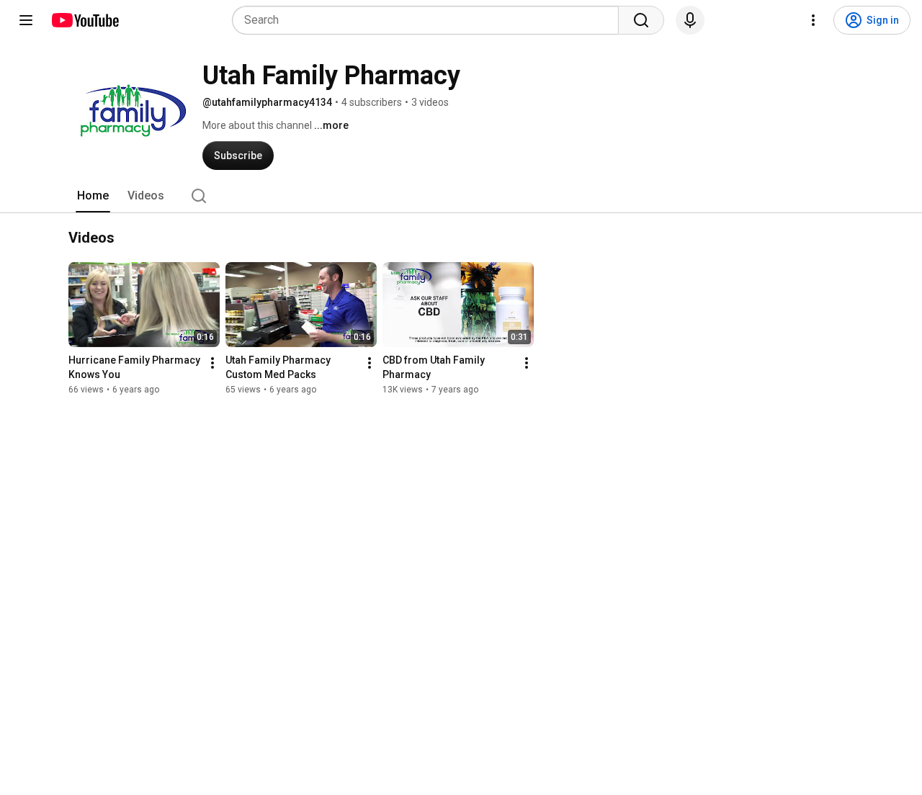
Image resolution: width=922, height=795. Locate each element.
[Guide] (26, 20)
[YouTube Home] (84, 20)
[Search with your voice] (690, 20)
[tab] (93, 196)
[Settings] (813, 20)
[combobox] (429, 20)
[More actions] (212, 363)
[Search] (641, 20)
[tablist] (461, 196)
